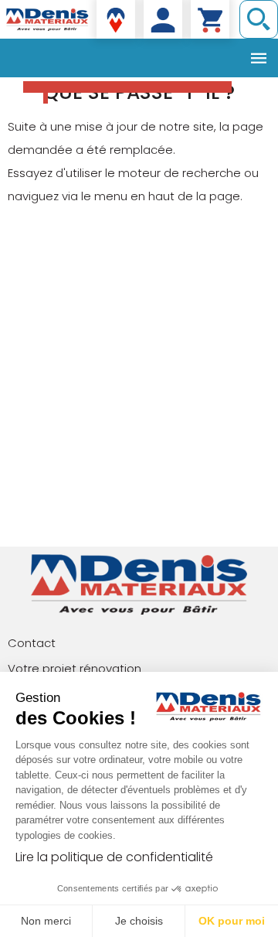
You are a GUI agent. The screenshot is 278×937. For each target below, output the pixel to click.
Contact (32, 643)
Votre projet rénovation (74, 668)
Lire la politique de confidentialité (114, 857)
